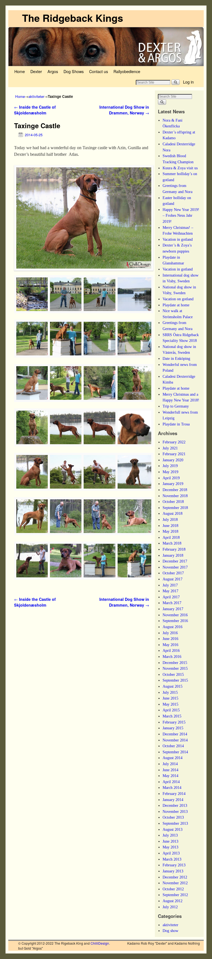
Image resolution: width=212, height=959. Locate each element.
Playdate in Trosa (176, 424)
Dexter (36, 71)
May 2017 (170, 591)
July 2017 (170, 585)
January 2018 (173, 555)
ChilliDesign (100, 943)
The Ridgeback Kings (72, 17)
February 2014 (174, 793)
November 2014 (175, 740)
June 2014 (170, 770)
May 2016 (170, 644)
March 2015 (172, 716)
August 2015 (172, 686)
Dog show (170, 930)
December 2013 (175, 805)
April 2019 (171, 478)
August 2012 (172, 901)
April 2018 (171, 537)
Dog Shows (73, 71)
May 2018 (170, 531)
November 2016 (175, 615)
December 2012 (175, 877)
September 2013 (175, 823)
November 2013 (175, 811)
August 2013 (172, 829)
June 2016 (170, 638)
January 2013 (173, 871)
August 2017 (172, 579)
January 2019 (173, 483)
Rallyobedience (126, 71)
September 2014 (175, 752)
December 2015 (175, 662)
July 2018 (170, 519)
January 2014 (173, 799)
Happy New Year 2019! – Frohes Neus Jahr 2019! (181, 215)
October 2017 (173, 573)
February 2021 (174, 454)
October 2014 (173, 746)
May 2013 (170, 847)
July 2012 (170, 907)
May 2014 (170, 775)
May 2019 (170, 472)
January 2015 (173, 728)
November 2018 (175, 496)
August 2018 (172, 513)
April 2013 (171, 853)
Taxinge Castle (37, 125)
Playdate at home (176, 305)
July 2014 (170, 764)
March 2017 (172, 603)
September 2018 (175, 507)
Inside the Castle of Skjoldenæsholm (35, 110)
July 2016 (170, 633)
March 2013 (172, 859)
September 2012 (175, 895)
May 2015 (170, 704)
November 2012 (175, 883)
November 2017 (175, 567)
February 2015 (174, 722)
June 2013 (170, 841)
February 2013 (174, 865)
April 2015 (171, 710)
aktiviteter (36, 96)
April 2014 (171, 781)
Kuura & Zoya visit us (180, 168)
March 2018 (172, 543)
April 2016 (171, 650)
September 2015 (175, 680)
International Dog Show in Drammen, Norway (124, 110)
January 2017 (173, 609)
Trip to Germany (176, 406)
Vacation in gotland (178, 239)
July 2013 (170, 835)
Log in (188, 82)
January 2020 (173, 460)
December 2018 (175, 489)
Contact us (98, 71)
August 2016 (172, 627)
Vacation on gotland (178, 299)
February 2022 (174, 442)
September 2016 (175, 620)
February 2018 (174, 549)
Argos (52, 71)
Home (19, 71)
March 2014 (172, 787)
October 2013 (173, 817)
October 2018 (173, 501)
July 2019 (170, 466)
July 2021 (170, 448)
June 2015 (170, 698)
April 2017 (171, 597)
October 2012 (173, 889)
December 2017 (175, 561)
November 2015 (175, 668)
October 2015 (173, 674)
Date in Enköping (176, 358)
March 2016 (172, 656)
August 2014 (172, 758)
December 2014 (175, 734)
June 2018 (170, 525)
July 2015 (170, 692)
